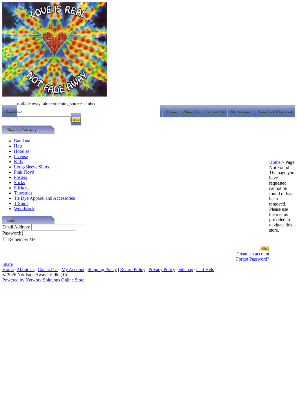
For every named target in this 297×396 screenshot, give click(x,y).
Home (274, 162)
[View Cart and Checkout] (276, 115)
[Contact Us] (216, 115)
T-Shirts (21, 203)
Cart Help (205, 269)
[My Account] (243, 115)
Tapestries (23, 192)
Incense (21, 156)
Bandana (22, 140)
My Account (72, 269)
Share (7, 264)
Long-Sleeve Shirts (31, 166)
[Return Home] (171, 115)
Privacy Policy (161, 269)
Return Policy (132, 269)
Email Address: (16, 226)
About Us (26, 269)
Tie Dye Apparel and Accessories (44, 198)
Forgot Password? (252, 259)
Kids (18, 161)
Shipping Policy (102, 269)
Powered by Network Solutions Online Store (43, 279)
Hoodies (21, 151)
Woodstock (24, 208)
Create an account (252, 253)
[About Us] (193, 115)
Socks (19, 182)
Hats (18, 145)
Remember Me (21, 239)
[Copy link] (19, 112)
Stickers (21, 187)
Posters (20, 177)
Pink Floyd (24, 172)
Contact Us (48, 269)
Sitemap (185, 269)
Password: (11, 232)
